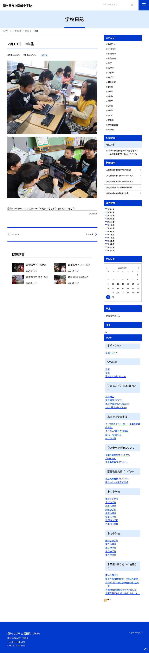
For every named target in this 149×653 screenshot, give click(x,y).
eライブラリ (110, 438)
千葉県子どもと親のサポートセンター (122, 593)
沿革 (107, 369)
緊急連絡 (112, 58)
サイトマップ (136, 632)
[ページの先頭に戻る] (145, 649)
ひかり (110, 115)
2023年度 (110, 218)
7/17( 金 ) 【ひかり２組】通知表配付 (118, 187)
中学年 (111, 72)
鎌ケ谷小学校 (111, 498)
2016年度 (110, 241)
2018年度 (110, 234)
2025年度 (110, 212)
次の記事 (89, 234)
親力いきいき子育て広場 (116, 482)
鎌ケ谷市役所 (111, 575)
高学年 (111, 77)
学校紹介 (112, 53)
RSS (109, 599)
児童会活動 (113, 124)
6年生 (110, 110)
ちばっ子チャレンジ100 (115, 407)
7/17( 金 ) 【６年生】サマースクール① (119, 181)
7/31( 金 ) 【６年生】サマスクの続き (118, 170)
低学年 (111, 67)
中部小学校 (110, 513)
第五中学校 (110, 554)
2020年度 (110, 228)
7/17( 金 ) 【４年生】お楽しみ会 (116, 193)
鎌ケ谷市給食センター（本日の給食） (122, 578)
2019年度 (110, 231)
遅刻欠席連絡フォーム (115, 376)
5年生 (110, 105)
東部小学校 (110, 502)
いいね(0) (93, 213)
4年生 (110, 100)
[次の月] (138, 268)
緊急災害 (112, 82)
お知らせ (111, 44)
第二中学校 (110, 544)
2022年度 (110, 221)
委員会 (111, 119)
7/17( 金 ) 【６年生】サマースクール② (119, 175)
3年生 (110, 96)
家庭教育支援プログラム (116, 478)
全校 (110, 63)
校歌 (107, 372)
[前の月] (106, 268)
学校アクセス (111, 352)
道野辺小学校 (111, 520)
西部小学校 (110, 509)
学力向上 (109, 396)
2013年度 (110, 250)
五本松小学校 (111, 523)
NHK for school (113, 434)
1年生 (110, 86)
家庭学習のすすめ (113, 400)
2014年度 (110, 247)
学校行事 (112, 48)
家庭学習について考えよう (117, 403)
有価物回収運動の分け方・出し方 (120, 589)
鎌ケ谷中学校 (111, 540)
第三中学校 (110, 547)
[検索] (130, 5)
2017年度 (110, 237)
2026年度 (110, 209)
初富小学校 (110, 516)
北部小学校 (110, 505)
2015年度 (110, 244)
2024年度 (110, 215)
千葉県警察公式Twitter (116, 462)
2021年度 (110, 225)
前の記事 (15, 234)
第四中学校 (110, 551)
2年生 (110, 91)
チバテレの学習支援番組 (116, 431)
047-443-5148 (18, 641)
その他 (110, 129)
